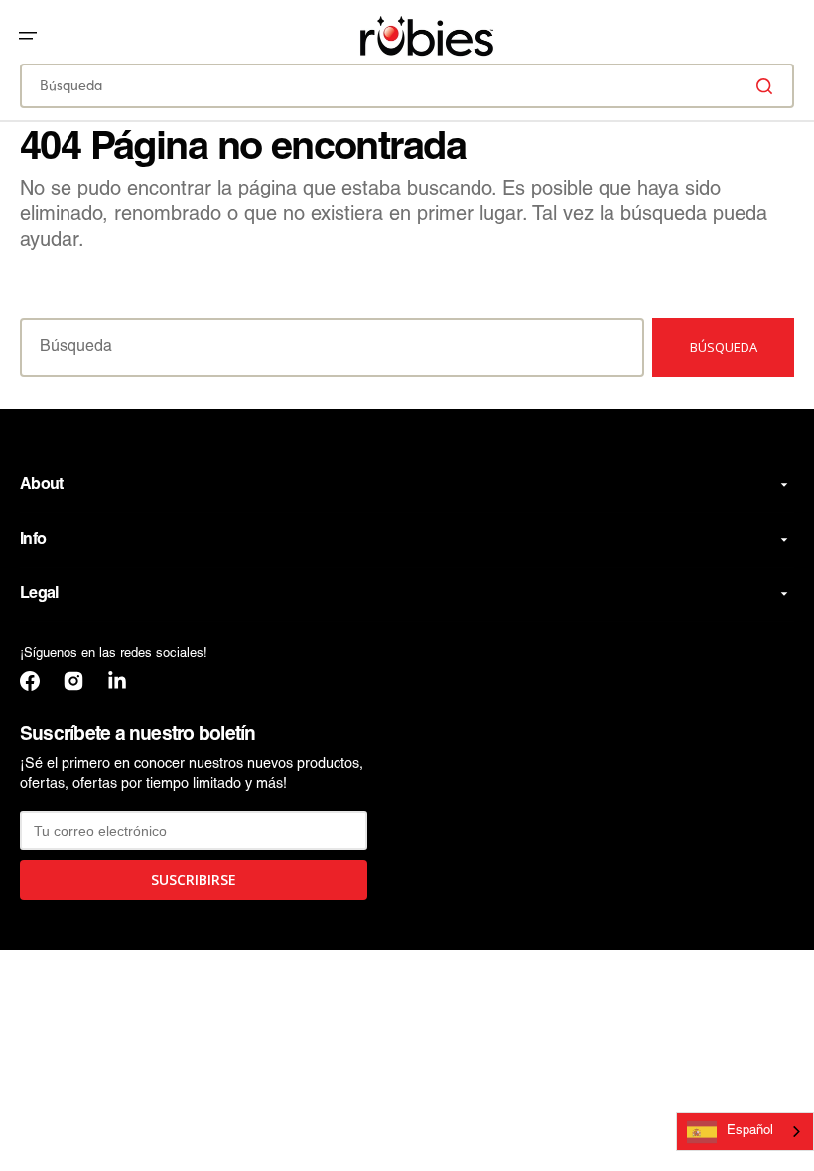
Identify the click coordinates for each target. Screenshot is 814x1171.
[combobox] (407, 86)
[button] (28, 36)
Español (750, 1131)
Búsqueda (723, 347)
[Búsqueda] (768, 86)
